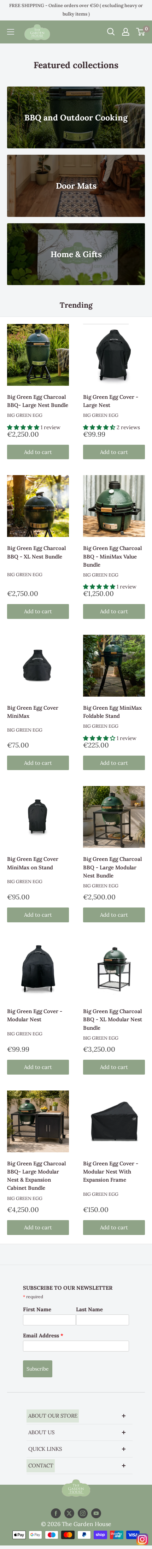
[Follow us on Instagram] (83, 1513)
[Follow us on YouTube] (96, 1513)
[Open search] (111, 32)
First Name (37, 1309)
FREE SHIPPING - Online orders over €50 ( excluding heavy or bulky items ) (76, 9)
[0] (141, 32)
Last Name (89, 1309)
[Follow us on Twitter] (69, 1513)
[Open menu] (10, 32)
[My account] (125, 32)
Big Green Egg (24, 415)
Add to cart (38, 452)
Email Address (43, 1335)
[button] (24, 427)
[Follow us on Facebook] (56, 1513)
